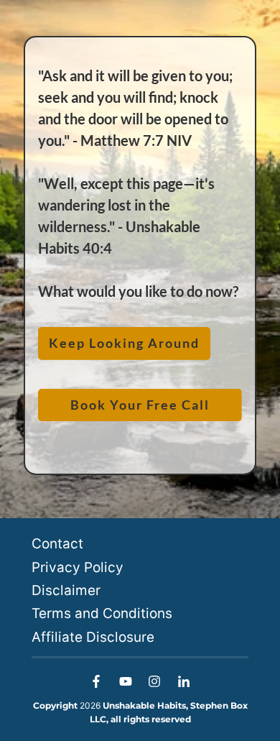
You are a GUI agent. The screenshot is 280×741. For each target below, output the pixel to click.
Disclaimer (66, 590)
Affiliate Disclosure (93, 637)
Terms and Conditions (102, 613)
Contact (57, 543)
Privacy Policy (77, 567)
